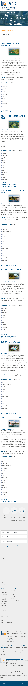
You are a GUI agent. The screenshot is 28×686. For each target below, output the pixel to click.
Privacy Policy (14, 596)
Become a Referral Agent (7, 622)
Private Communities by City (11, 545)
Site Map (13, 594)
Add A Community (5, 616)
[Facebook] (8, 641)
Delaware (3, 554)
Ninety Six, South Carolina (8, 129)
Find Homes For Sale (4, 595)
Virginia (3, 582)
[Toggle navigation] (25, 4)
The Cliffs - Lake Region (11, 418)
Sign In (3, 618)
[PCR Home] (4, 633)
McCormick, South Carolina (8, 281)
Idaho (2, 560)
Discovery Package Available (8, 184)
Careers (12, 602)
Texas (2, 578)
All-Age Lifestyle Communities (6, 517)
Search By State (7, 547)
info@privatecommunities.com (14, 639)
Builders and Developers (4, 602)
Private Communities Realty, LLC (14, 659)
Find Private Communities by (12, 528)
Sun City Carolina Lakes (11, 342)
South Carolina (4, 574)
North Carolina (4, 570)
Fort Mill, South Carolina (7, 353)
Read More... (4, 110)
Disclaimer (13, 598)
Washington (4, 584)
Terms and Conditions (16, 600)
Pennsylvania (4, 572)
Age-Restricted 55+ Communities (14, 515)
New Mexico (4, 568)
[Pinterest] (11, 641)
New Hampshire (5, 566)
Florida (2, 556)
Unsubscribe (4, 610)
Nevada (3, 564)
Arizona (3, 550)
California (3, 552)
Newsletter (3, 608)
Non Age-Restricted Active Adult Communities (21, 518)
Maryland (3, 562)
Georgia (3, 558)
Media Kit (3, 620)
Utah (2, 580)
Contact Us (13, 592)
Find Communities (4, 591)
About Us (13, 590)
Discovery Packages (3, 598)
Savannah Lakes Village (11, 270)
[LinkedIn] (13, 641)
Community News (4, 606)
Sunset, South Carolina (7, 204)
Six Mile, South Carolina (7, 429)
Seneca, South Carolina (7, 57)
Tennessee (3, 576)
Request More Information (8, 112)
